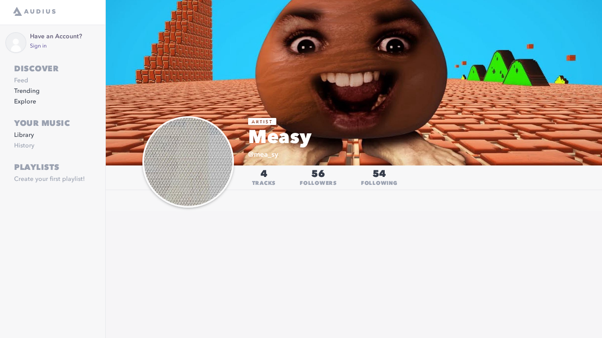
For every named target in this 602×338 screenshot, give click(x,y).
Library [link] (24, 135)
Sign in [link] (38, 46)
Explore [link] (25, 102)
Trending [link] (27, 91)
